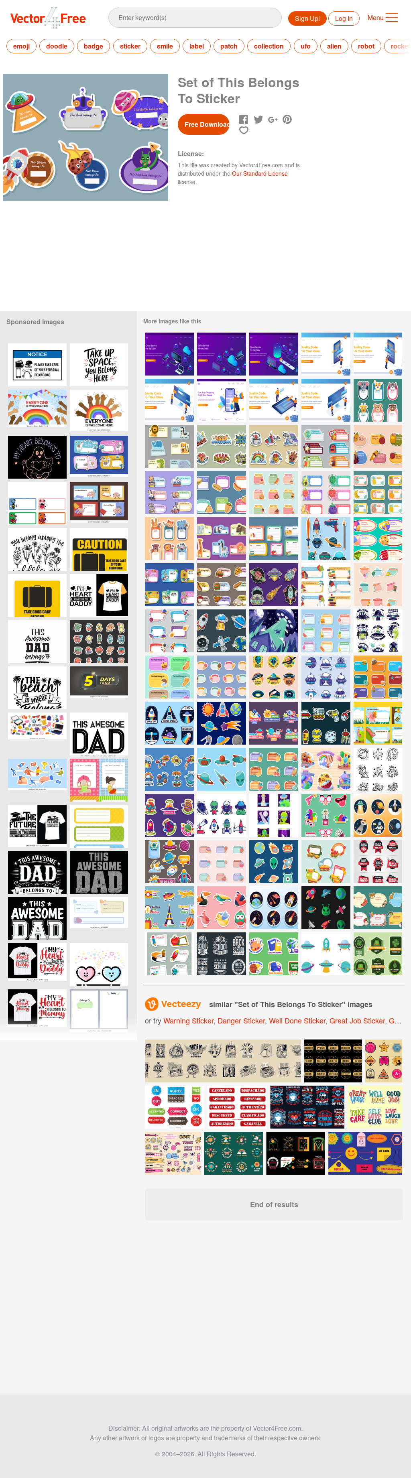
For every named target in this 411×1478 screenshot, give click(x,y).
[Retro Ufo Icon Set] (378, 630)
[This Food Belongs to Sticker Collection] (169, 677)
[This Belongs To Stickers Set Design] (273, 538)
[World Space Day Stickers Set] (169, 815)
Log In (344, 18)
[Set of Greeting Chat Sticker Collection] (273, 446)
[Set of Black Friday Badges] (378, 861)
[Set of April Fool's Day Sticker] (325, 815)
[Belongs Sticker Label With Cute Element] (378, 584)
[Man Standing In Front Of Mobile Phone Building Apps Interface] (378, 354)
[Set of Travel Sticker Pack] (169, 907)
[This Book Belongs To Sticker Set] (169, 492)
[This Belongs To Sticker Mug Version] (378, 538)
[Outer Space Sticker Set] (221, 630)
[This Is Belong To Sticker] (378, 677)
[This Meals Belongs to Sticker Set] (221, 492)
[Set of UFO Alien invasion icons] (273, 815)
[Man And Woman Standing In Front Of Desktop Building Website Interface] (325, 400)
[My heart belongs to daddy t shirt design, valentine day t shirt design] (37, 964)
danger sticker (241, 1020)
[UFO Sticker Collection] (378, 815)
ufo (306, 46)
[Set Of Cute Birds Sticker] (221, 907)
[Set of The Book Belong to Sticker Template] (325, 584)
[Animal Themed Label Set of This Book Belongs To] (169, 446)
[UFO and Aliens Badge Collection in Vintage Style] (273, 677)
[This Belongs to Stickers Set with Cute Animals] (169, 538)
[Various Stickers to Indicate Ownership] (378, 907)
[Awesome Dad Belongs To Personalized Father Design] (37, 872)
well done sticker (297, 1020)
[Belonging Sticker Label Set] (169, 953)
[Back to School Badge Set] (221, 953)
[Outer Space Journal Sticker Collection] (169, 769)
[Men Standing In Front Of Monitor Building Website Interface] (169, 400)
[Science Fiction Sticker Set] (325, 538)
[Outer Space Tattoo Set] (273, 584)
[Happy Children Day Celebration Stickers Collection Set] (273, 723)
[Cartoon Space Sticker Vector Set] (325, 723)
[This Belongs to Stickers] (325, 492)
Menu (376, 17)
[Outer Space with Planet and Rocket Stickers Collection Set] (221, 723)
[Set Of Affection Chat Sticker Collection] (221, 446)
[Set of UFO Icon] (325, 677)
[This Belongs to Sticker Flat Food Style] (325, 630)
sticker (130, 46)
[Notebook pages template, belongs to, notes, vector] (99, 1010)
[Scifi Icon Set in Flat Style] (221, 815)
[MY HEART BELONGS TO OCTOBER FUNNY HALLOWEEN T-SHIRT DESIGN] (37, 457)
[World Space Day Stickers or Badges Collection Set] (169, 723)
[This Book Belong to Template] (378, 723)
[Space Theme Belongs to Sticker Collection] (169, 630)
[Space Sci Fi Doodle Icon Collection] (325, 907)
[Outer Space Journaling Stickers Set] (169, 861)
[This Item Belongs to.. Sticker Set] (378, 446)
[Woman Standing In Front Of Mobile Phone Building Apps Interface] (325, 354)
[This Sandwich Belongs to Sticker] (325, 861)
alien (334, 46)
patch (229, 46)
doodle (56, 46)
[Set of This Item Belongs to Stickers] (378, 400)
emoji (21, 46)
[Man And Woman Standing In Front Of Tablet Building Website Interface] (273, 400)
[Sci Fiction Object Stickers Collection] (221, 769)
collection (269, 46)
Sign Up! (307, 18)
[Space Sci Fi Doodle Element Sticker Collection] (273, 861)
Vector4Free (48, 17)
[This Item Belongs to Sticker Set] (325, 446)
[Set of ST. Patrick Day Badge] (378, 953)
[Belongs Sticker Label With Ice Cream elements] (221, 677)
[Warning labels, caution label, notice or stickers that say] (37, 364)
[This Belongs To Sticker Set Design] (221, 538)
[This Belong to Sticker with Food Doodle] (273, 492)
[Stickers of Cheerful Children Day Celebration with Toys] (325, 769)
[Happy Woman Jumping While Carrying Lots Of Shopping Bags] (221, 400)
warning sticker (188, 1020)
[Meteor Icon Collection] (273, 907)
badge (93, 46)
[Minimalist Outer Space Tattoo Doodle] (378, 769)
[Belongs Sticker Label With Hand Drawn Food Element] (221, 861)
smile (165, 46)
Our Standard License (260, 173)
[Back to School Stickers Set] (273, 953)
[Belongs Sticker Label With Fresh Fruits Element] (273, 769)
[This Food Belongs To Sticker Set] (221, 584)
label (196, 46)
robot (366, 46)
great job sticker (357, 1020)
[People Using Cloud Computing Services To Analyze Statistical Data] (169, 354)
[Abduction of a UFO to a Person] (273, 630)
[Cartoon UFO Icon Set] (325, 953)
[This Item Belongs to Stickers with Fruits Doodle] (378, 492)
